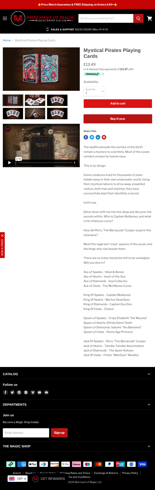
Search (17, 472)
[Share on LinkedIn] (98, 137)
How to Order (48, 472)
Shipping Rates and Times (75, 472)
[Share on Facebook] (86, 137)
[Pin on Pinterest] (104, 137)
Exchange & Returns (106, 472)
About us (30, 472)
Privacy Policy (130, 472)
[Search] (138, 18)
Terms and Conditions (77, 476)
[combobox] (105, 18)
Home (7, 40)
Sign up (59, 432)
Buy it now (117, 119)
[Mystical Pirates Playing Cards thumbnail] (12, 100)
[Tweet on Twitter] (92, 137)
